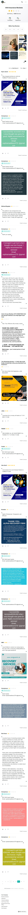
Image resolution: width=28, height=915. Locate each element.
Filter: (22, 68)
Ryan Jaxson (4, 71)
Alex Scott (4, 465)
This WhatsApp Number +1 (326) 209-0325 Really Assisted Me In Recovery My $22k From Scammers (13, 363)
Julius (2, 411)
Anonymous (4, 116)
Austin (3, 446)
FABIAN (3, 428)
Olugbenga (4, 272)
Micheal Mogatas (5, 206)
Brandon (3, 509)
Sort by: (13, 68)
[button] (22, 2)
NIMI (2, 642)
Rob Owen (4, 733)
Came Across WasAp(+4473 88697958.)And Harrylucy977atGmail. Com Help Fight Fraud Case (13, 315)
